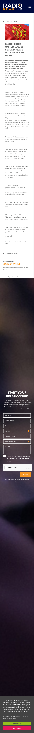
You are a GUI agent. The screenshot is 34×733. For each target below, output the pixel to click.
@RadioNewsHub (11, 264)
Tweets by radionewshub (11, 277)
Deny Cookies (17, 728)
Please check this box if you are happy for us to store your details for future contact (18, 458)
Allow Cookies (17, 723)
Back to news (12, 21)
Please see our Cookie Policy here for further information (15, 717)
